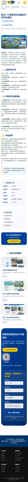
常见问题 (17, 469)
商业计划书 (17, 455)
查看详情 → (5, 276)
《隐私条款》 (14, 418)
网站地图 (17, 471)
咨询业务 (7, 394)
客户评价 (3, 471)
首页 (2, 7)
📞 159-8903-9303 (14, 241)
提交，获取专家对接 (14, 412)
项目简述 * (7, 402)
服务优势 (3, 455)
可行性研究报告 (18, 453)
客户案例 (7, 7)
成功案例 (3, 467)
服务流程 (3, 458)
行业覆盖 (3, 469)
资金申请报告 (18, 460)
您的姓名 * (7, 380)
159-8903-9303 (20, 439)
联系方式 (3, 460)
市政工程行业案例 (15, 7)
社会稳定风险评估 (19, 458)
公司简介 (3, 453)
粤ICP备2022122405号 (14, 479)
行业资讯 (17, 467)
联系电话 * (7, 387)
